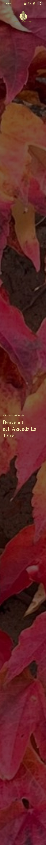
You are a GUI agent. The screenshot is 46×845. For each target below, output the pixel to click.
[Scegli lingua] (34, 3)
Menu (8, 3)
